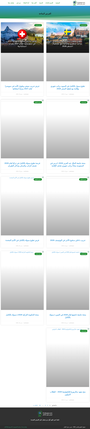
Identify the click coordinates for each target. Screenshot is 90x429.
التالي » (35, 405)
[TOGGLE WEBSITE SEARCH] (5, 3)
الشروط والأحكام (8, 427)
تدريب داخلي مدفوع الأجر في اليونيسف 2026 (67, 240)
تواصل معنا (24, 427)
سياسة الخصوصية (17, 427)
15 (40, 405)
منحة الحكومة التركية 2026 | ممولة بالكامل (22, 315)
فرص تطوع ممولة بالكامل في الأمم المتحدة (22, 240)
